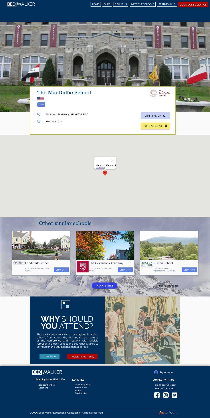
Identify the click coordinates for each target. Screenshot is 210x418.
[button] (168, 285)
